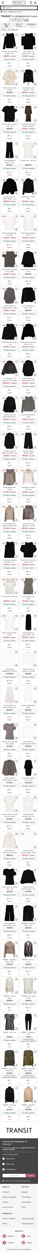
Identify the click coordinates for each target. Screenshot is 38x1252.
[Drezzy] (19, 2)
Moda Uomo (10, 1164)
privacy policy (26, 1181)
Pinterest (29, 1242)
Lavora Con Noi (8, 1207)
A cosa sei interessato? (10, 1154)
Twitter (29, 1236)
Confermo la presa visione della (17, 1181)
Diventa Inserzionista (9, 1197)
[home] (1, 11)
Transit (4, 29)
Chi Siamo (6, 1192)
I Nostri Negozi (26, 1197)
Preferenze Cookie (28, 1223)
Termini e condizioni (9, 1218)
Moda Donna (10, 1159)
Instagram (10, 1236)
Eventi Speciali (26, 1202)
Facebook (10, 1242)
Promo (24, 1207)
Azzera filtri (14, 29)
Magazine (25, 1192)
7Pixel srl (16, 1249)
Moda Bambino (11, 1169)
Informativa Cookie (28, 1218)
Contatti (5, 1202)
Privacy (5, 1223)
